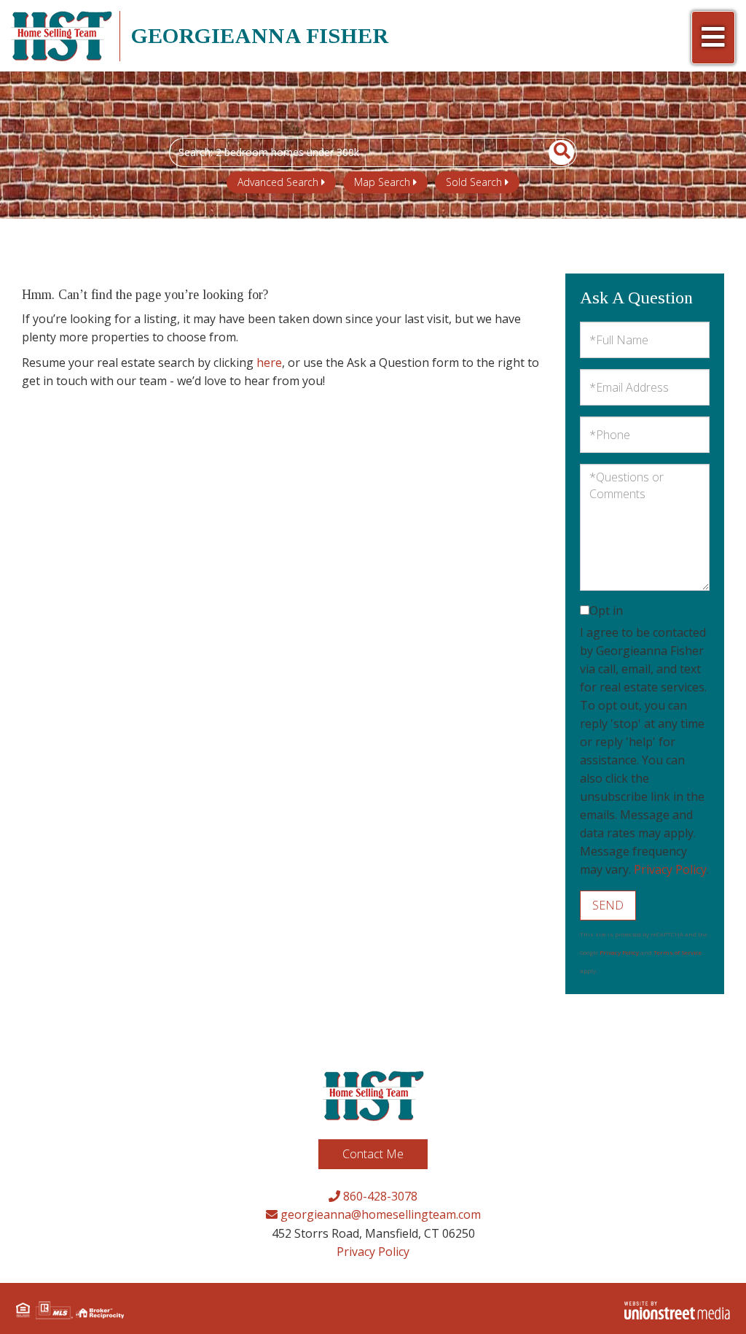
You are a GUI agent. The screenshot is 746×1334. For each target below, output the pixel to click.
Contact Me (373, 1154)
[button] (553, 152)
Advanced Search (277, 182)
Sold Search (474, 182)
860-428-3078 (378, 1196)
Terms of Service (677, 952)
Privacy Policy (670, 869)
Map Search (382, 182)
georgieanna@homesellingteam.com (379, 1214)
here (269, 362)
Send (608, 905)
